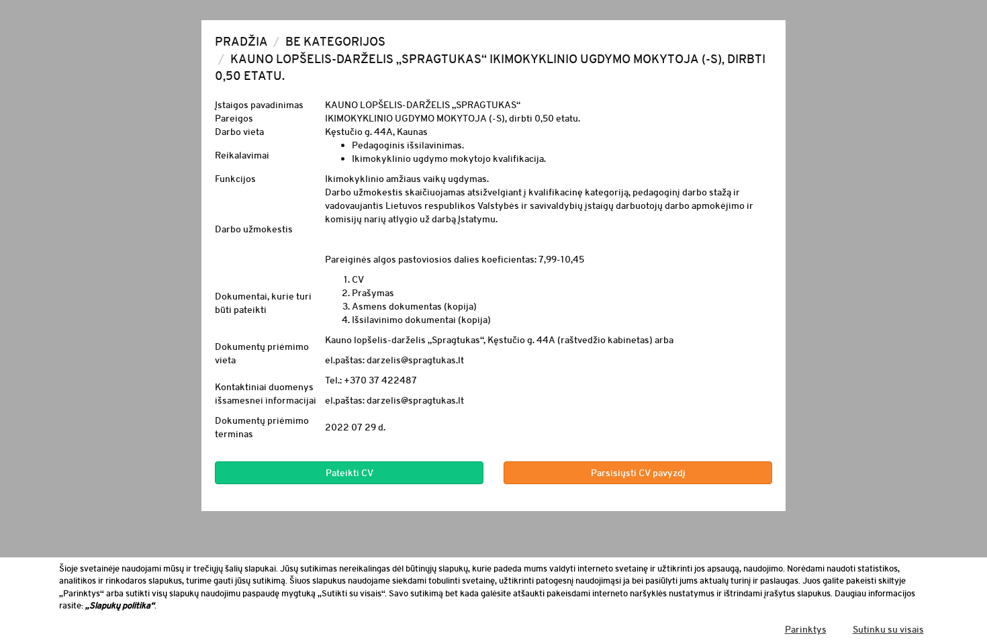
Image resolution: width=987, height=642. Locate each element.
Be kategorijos (335, 41)
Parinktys (806, 629)
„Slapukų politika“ (119, 605)
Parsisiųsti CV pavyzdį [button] (638, 473)
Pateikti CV (349, 473)
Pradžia (241, 41)
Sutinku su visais (888, 629)
